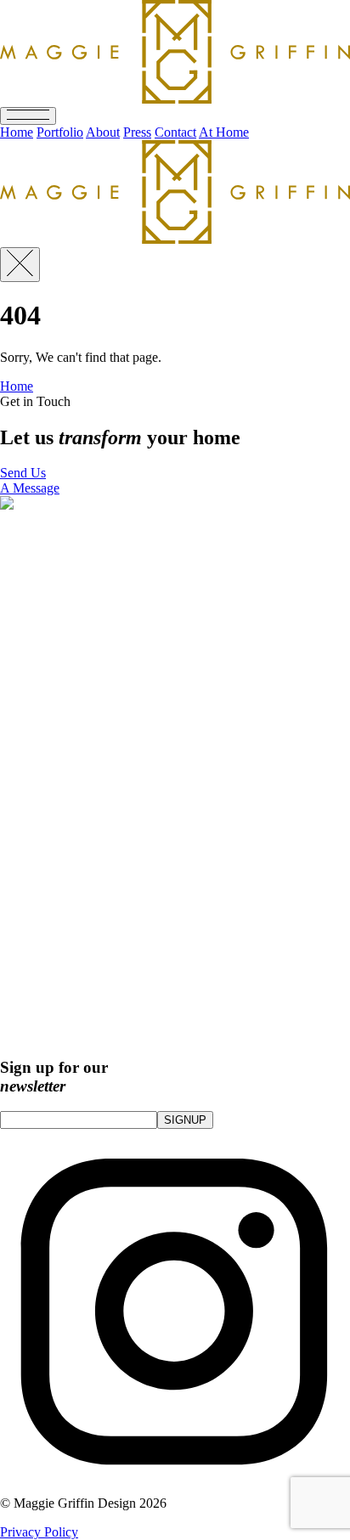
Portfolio (60, 132)
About (103, 132)
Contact (175, 132)
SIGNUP (185, 1120)
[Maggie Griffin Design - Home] (175, 239)
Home (16, 132)
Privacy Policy (39, 1532)
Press (137, 132)
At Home (224, 132)
